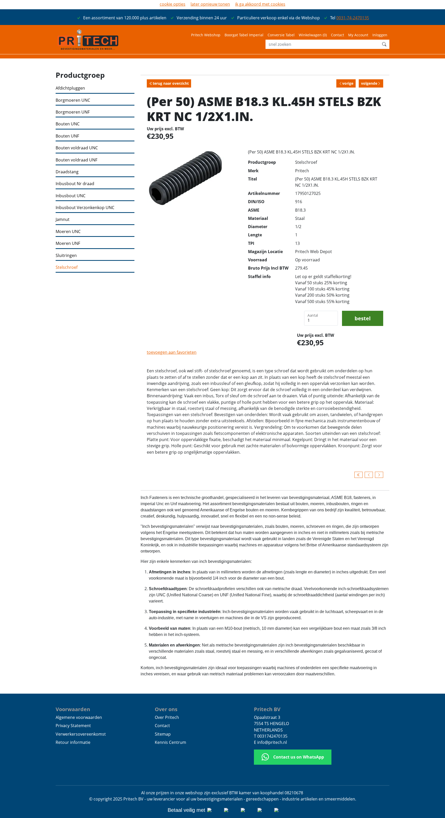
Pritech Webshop (205, 34)
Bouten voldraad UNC (77, 147)
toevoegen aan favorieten (171, 352)
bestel (363, 318)
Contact (337, 34)
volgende (369, 83)
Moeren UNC (68, 231)
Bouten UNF (67, 136)
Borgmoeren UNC (73, 100)
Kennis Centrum (170, 742)
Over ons (166, 709)
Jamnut (63, 219)
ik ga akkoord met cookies (260, 4)
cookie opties (172, 4)
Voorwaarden (73, 709)
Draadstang (67, 171)
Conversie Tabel (281, 34)
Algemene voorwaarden (79, 717)
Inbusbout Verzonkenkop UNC (85, 207)
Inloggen (379, 34)
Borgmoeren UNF (73, 112)
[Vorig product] (369, 475)
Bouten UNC (68, 124)
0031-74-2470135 (352, 18)
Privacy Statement (73, 725)
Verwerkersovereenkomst (81, 734)
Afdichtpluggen (70, 88)
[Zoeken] (384, 44)
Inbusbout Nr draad (75, 183)
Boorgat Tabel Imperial (244, 34)
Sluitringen (66, 255)
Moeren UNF (68, 243)
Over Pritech (167, 717)
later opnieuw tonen (210, 4)
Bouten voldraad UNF (76, 160)
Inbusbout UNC (70, 195)
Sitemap (163, 734)
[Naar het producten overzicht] (358, 475)
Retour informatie (73, 742)
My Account (358, 34)
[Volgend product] (379, 475)
